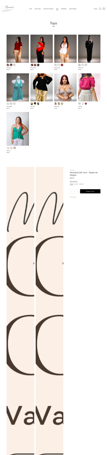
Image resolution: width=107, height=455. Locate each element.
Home (30, 8)
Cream (55, 103)
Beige (31, 103)
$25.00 (71, 184)
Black (35, 103)
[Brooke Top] (65, 49)
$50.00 (76, 184)
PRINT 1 (8, 103)
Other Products (72, 8)
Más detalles (73, 197)
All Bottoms (64, 8)
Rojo (62, 65)
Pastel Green (8, 148)
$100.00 (81, 184)
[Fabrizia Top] (41, 49)
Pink (86, 103)
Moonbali (72, 170)
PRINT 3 (14, 103)
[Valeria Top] (65, 87)
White (82, 103)
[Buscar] (100, 8)
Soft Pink (11, 148)
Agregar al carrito (90, 191)
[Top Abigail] (18, 87)
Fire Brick (11, 65)
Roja (35, 65)
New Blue (38, 65)
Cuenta (95, 8)
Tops (57, 8)
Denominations (73, 181)
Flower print (38, 103)
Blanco (59, 65)
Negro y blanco (8, 65)
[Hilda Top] (18, 49)
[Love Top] (41, 87)
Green (62, 103)
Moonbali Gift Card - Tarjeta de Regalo (84, 173)
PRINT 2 (11, 103)
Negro (14, 65)
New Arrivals (38, 8)
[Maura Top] (89, 49)
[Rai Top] (18, 129)
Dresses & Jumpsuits (48, 8)
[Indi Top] (89, 87)
